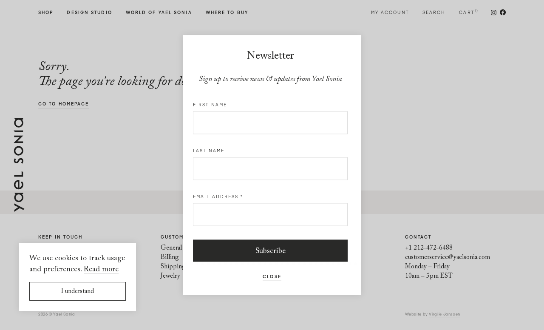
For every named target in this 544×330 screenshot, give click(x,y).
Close (272, 276)
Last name (208, 150)
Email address (218, 196)
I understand (77, 291)
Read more (101, 269)
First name (210, 104)
